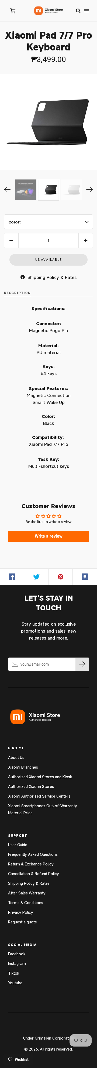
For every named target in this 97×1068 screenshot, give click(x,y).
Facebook (16, 953)
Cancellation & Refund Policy (33, 873)
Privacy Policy (20, 912)
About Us (16, 757)
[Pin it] (60, 576)
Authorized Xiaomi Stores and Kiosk (40, 776)
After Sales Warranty (27, 892)
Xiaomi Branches (23, 767)
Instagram (17, 963)
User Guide (17, 844)
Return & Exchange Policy (31, 864)
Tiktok (13, 973)
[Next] (89, 189)
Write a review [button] (49, 536)
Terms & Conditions (25, 902)
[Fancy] (85, 576)
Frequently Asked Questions (33, 854)
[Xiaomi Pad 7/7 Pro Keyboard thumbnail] (48, 189)
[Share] (12, 576)
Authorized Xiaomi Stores (31, 786)
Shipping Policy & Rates (29, 883)
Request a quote (22, 921)
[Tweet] (36, 576)
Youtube (15, 982)
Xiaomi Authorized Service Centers (39, 796)
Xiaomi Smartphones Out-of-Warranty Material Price (42, 809)
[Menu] (86, 11)
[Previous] (7, 189)
